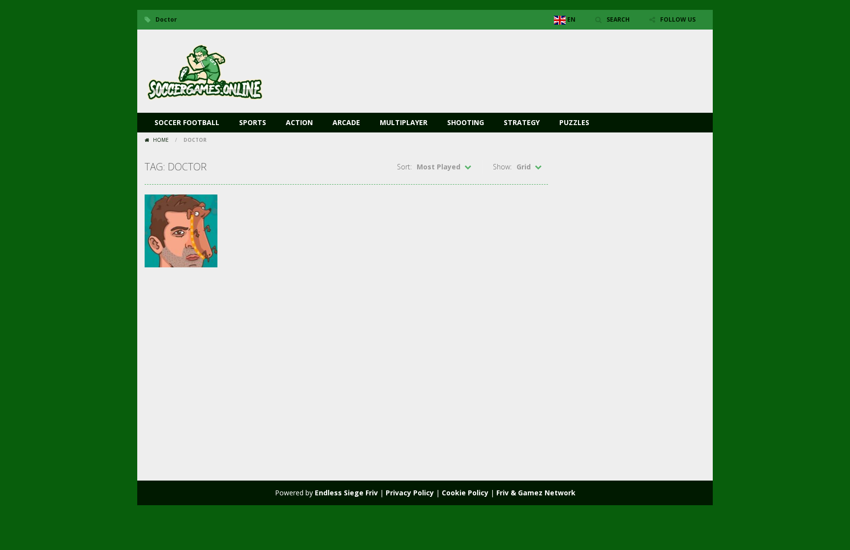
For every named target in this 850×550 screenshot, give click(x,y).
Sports (252, 122)
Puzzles (574, 122)
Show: (502, 166)
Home (161, 139)
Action (299, 122)
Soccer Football (186, 122)
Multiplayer (403, 122)
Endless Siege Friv (346, 492)
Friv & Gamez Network (536, 492)
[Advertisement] (526, 59)
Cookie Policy (465, 492)
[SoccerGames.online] (206, 70)
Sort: (404, 166)
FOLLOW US (678, 19)
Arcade (346, 122)
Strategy (522, 122)
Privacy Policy (410, 492)
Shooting (465, 122)
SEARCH (618, 19)
